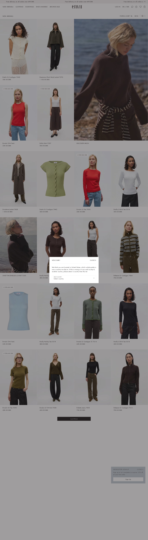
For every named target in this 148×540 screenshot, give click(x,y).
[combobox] (74, 278)
